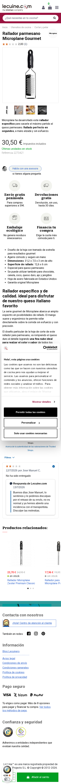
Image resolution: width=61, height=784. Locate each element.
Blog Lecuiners (11, 651)
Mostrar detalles (41, 401)
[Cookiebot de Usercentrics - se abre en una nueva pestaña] (43, 348)
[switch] (7, 779)
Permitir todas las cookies (30, 412)
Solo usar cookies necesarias (30, 433)
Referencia (7, 152)
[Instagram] (36, 633)
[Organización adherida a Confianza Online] (20, 732)
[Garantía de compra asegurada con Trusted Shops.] (7, 732)
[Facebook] (29, 633)
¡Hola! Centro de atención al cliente (32, 623)
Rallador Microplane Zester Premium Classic (21, 582)
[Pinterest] (43, 633)
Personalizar (28, 422)
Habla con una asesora (25, 168)
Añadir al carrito (40, 777)
